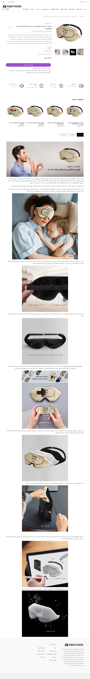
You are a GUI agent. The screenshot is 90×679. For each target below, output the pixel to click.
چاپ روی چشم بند (45, 9)
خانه (85, 9)
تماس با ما (32, 9)
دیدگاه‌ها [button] (63, 134)
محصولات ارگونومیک (55, 9)
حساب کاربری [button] (11, 2)
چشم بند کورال (79, 9)
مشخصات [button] (72, 134)
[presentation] (83, 51)
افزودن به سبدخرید (28, 65)
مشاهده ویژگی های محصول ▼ (45, 54)
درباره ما (37, 9)
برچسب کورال (72, 9)
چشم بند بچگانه (64, 9)
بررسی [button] (80, 134)
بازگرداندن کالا (25, 9)
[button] (7, 9)
